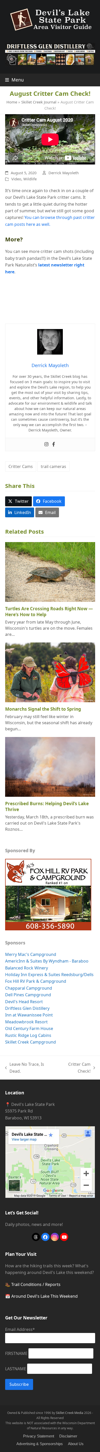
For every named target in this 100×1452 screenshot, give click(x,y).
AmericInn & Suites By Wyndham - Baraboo (46, 961)
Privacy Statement (38, 1436)
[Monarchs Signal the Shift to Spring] (50, 672)
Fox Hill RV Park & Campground (35, 981)
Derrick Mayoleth (63, 172)
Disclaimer (68, 1436)
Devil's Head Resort (24, 1001)
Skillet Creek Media (69, 1413)
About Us (76, 1444)
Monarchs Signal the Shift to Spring (43, 709)
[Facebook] (53, 444)
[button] (14, 80)
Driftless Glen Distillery (27, 1008)
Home (11, 101)
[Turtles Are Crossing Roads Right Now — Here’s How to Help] (50, 571)
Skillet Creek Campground (30, 1042)
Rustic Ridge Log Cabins (28, 1035)
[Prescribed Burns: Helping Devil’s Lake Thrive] (50, 766)
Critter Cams (20, 466)
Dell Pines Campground (28, 995)
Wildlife (30, 178)
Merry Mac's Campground (30, 954)
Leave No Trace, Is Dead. (24, 1067)
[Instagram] (46, 444)
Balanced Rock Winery (26, 968)
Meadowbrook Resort (26, 1022)
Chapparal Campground (28, 988)
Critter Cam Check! (74, 1067)
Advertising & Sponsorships (39, 1444)
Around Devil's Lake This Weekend (44, 1296)
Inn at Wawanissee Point (29, 1015)
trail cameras (53, 466)
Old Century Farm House (29, 1028)
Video (16, 178)
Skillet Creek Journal (38, 101)
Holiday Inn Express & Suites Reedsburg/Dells (49, 974)
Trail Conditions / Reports (36, 1284)
